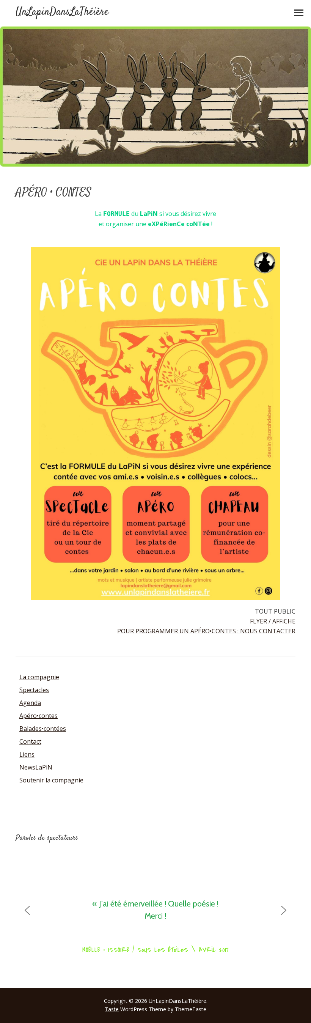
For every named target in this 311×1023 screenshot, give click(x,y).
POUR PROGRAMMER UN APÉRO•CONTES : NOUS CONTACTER (206, 631)
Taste (112, 1009)
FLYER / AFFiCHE (272, 621)
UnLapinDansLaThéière (62, 12)
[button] (27, 910)
